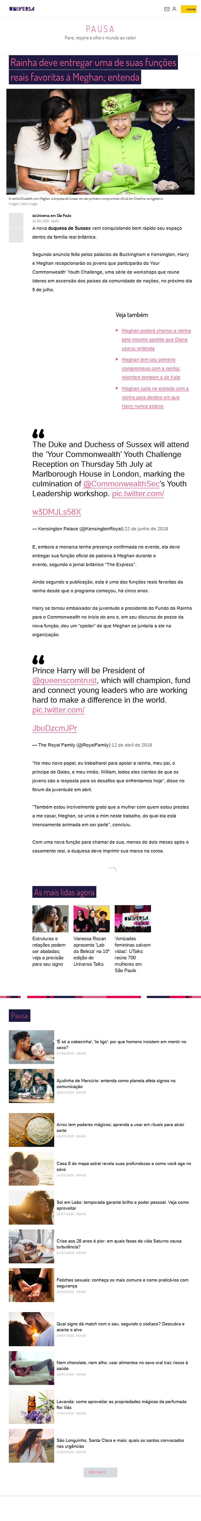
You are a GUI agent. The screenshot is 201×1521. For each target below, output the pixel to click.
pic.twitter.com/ (138, 493)
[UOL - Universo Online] (37, 8)
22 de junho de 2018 (146, 529)
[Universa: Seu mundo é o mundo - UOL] (21, 8)
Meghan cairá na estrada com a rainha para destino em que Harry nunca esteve (155, 397)
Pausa (100, 28)
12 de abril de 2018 (132, 745)
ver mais (97, 1472)
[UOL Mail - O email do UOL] (167, 9)
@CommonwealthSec (121, 483)
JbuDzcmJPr (54, 728)
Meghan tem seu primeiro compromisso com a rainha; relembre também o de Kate (151, 368)
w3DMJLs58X (56, 512)
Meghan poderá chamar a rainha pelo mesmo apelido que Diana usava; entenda (156, 339)
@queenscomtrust (64, 680)
